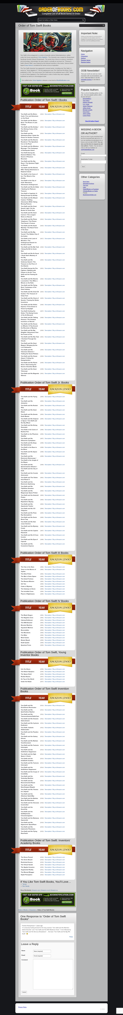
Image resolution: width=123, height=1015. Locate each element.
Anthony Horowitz (88, 102)
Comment (25, 960)
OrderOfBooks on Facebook (91, 189)
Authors (83, 58)
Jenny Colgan (86, 113)
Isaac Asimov (29, 65)
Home (83, 54)
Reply (71, 936)
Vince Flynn (86, 112)
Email (23, 955)
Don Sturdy (25, 886)
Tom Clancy (86, 100)
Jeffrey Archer (87, 108)
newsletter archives (86, 79)
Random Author (86, 62)
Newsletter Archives (88, 183)
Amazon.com (36, 890)
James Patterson (87, 106)
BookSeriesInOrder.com (89, 195)
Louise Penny (86, 115)
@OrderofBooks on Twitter (90, 191)
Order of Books (23, 910)
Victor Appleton (42, 57)
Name (23, 950)
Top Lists (85, 185)
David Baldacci (87, 98)
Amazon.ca (54, 890)
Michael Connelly (87, 110)
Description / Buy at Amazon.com (55, 114)
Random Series (85, 60)
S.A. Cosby (86, 104)
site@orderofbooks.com (87, 149)
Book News (86, 181)
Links (84, 187)
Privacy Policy (22, 1007)
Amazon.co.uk (45, 890)
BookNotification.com (63, 80)
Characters (32, 910)
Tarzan (24, 884)
